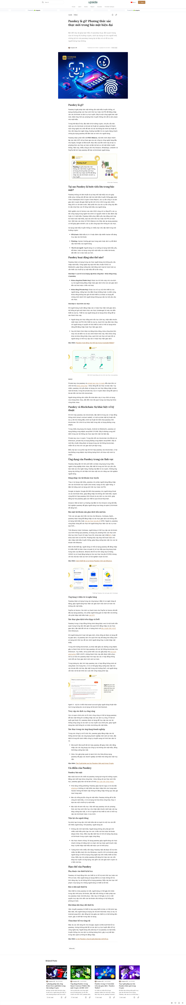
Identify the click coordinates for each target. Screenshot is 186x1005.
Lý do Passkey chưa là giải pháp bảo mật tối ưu (92, 939)
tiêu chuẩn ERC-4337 (108, 628)
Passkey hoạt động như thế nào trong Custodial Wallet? (95, 343)
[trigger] (52, 2)
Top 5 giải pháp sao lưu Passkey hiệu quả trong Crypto (94, 763)
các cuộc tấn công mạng (105, 781)
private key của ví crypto (96, 383)
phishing (74, 788)
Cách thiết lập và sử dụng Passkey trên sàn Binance (94, 561)
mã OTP (91, 615)
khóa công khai (82, 386)
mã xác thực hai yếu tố (92, 521)
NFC (109, 535)
